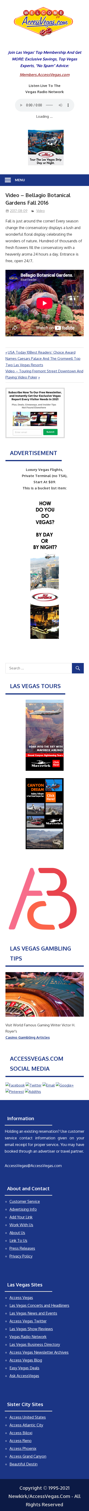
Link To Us (18, 1240)
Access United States (27, 1417)
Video (40, 211)
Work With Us (21, 1224)
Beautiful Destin (23, 1464)
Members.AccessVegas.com (45, 74)
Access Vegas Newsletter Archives (39, 1352)
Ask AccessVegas (24, 1375)
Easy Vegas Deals (24, 1368)
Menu (20, 180)
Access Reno (20, 1440)
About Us (17, 1232)
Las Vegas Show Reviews (31, 1328)
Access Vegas (21, 1297)
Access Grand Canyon (27, 1456)
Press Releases (22, 1248)
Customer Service (24, 1201)
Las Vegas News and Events (33, 1313)
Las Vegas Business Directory (34, 1344)
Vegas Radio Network (28, 1336)
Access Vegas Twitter (28, 1321)
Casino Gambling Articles (27, 1037)
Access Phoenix (22, 1448)
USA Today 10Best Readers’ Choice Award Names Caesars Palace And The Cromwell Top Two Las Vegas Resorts (42, 358)
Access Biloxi (20, 1432)
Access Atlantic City (26, 1425)
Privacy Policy (21, 1256)
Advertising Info (23, 1209)
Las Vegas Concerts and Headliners (39, 1305)
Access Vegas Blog (25, 1360)
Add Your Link (21, 1217)
